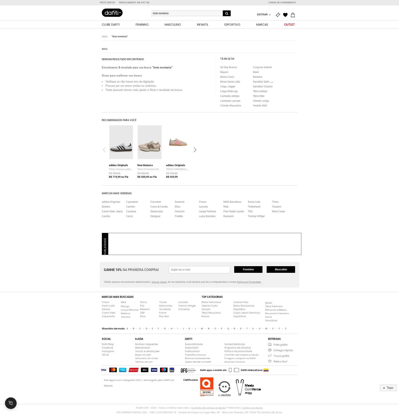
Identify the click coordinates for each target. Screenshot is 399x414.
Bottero (106, 206)
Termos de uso (144, 361)
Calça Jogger (227, 86)
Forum (202, 201)
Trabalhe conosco (195, 354)
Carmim (130, 206)
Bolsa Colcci (227, 76)
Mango (125, 306)
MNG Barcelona (232, 201)
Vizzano (276, 206)
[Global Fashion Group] (188, 370)
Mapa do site (143, 354)
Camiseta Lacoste (230, 100)
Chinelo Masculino (230, 105)
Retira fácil (280, 361)
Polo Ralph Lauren (233, 211)
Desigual (155, 216)
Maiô (256, 72)
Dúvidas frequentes (146, 344)
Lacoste (203, 206)
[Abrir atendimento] (11, 403)
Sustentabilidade (234, 344)
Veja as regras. (159, 281)
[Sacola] (294, 15)
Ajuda (268, 302)
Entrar (262, 14)
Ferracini (180, 211)
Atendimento (142, 347)
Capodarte (132, 201)
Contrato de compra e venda (241, 354)
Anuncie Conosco (234, 361)
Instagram (108, 351)
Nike (225, 206)
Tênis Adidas (260, 91)
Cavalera (131, 211)
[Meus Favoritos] (286, 15)
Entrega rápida (283, 350)
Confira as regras (252, 407)
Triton (275, 201)
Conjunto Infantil (262, 67)
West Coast (278, 211)
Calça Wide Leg (229, 91)
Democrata (156, 211)
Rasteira (257, 76)
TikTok (105, 354)
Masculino (281, 269)
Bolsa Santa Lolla (230, 81)
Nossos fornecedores (197, 358)
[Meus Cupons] (279, 15)
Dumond (179, 201)
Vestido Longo (261, 100)
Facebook (107, 347)
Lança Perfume (207, 211)
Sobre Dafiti (191, 347)
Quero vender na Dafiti (198, 361)
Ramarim (228, 216)
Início (104, 36)
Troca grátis (281, 356)
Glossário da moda (146, 358)
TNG (250, 211)
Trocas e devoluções (147, 351)
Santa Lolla (254, 201)
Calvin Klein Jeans (112, 211)
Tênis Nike (258, 96)
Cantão (106, 216)
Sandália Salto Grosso (265, 81)
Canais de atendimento (282, 2)
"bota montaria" (120, 36)
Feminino (248, 269)
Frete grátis (281, 344)
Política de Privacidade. (249, 281)
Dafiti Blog (107, 344)
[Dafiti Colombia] (266, 370)
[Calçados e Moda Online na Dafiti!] (112, 13)
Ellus (177, 206)
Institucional (192, 351)
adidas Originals (111, 201)
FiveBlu (179, 216)
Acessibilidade (194, 344)
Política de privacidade (238, 351)
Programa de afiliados (237, 347)
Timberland (254, 206)
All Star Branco (228, 67)
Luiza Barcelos (207, 216)
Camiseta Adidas (229, 96)
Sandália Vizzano (263, 86)
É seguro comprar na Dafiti (240, 358)
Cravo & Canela (159, 206)
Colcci (129, 216)
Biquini (224, 72)
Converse (155, 201)
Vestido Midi (260, 105)
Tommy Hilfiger (256, 216)
